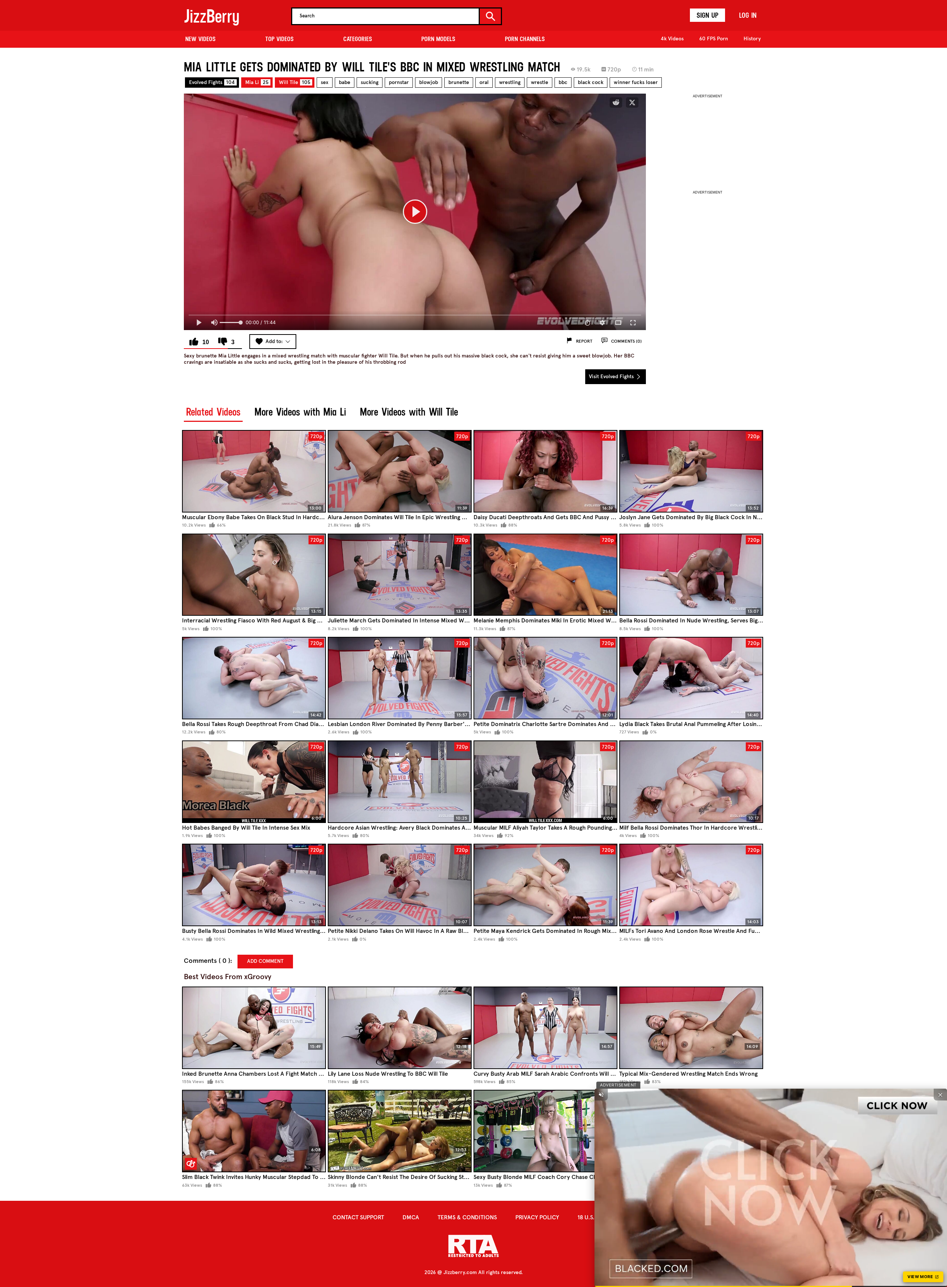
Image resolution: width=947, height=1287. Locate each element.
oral (484, 82)
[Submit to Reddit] (616, 102)
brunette (458, 82)
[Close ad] (940, 1094)
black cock (590, 82)
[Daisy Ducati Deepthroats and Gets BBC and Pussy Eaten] (545, 471)
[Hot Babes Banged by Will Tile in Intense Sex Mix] (254, 781)
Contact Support (358, 1217)
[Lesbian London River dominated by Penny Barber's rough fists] (400, 678)
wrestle (539, 82)
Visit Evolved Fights (612, 376)
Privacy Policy (537, 1217)
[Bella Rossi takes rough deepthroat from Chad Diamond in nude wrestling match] (254, 678)
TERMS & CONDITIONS (467, 1217)
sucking (369, 82)
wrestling (509, 82)
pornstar (399, 82)
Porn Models (438, 39)
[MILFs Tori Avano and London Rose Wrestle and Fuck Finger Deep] (691, 885)
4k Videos (672, 39)
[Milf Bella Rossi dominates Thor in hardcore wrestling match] (691, 781)
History (752, 39)
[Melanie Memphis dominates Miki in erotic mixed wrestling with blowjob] (545, 575)
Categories (357, 39)
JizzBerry (211, 16)
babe (344, 82)
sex (324, 82)
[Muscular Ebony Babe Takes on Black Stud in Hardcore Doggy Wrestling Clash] (254, 471)
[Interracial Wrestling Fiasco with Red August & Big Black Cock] (254, 575)
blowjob (428, 82)
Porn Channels (525, 39)
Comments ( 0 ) (207, 961)
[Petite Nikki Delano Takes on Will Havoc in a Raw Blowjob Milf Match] (400, 885)
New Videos (200, 39)
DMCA (410, 1217)
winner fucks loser (636, 82)
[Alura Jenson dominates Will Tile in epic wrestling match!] (400, 471)
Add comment (265, 961)
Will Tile (294, 82)
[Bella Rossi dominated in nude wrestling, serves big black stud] (691, 575)
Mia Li (257, 82)
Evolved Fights (212, 82)
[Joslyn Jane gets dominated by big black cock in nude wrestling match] (691, 471)
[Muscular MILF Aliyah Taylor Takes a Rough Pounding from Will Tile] (545, 781)
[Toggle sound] (601, 1094)
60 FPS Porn (713, 39)
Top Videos (279, 39)
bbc (563, 82)
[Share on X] (632, 102)
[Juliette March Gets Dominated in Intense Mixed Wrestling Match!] (400, 575)
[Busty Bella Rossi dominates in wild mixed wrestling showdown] (254, 885)
